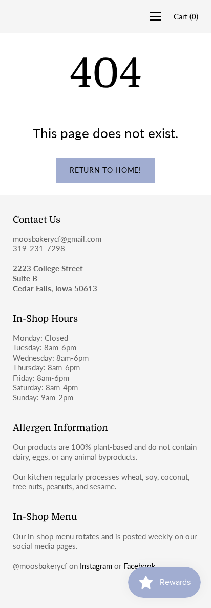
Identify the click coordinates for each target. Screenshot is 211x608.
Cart (186, 16)
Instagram (96, 566)
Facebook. (140, 566)
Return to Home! (105, 170)
